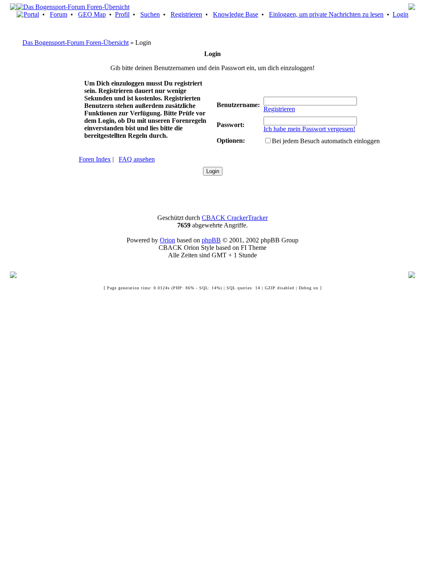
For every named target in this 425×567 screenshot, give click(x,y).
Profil (122, 14)
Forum (58, 14)
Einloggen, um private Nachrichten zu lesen (326, 14)
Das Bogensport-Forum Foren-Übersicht (75, 42)
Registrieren (186, 14)
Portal (31, 14)
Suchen (150, 14)
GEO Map (92, 14)
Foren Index (95, 159)
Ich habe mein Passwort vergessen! (309, 128)
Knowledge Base (235, 14)
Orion (167, 240)
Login (400, 14)
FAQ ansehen (137, 159)
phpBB (211, 240)
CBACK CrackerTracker (235, 217)
